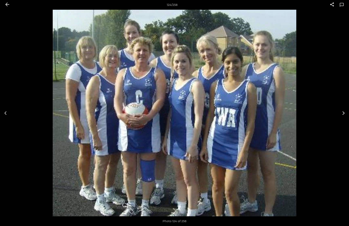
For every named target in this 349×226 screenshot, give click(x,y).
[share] (332, 5)
